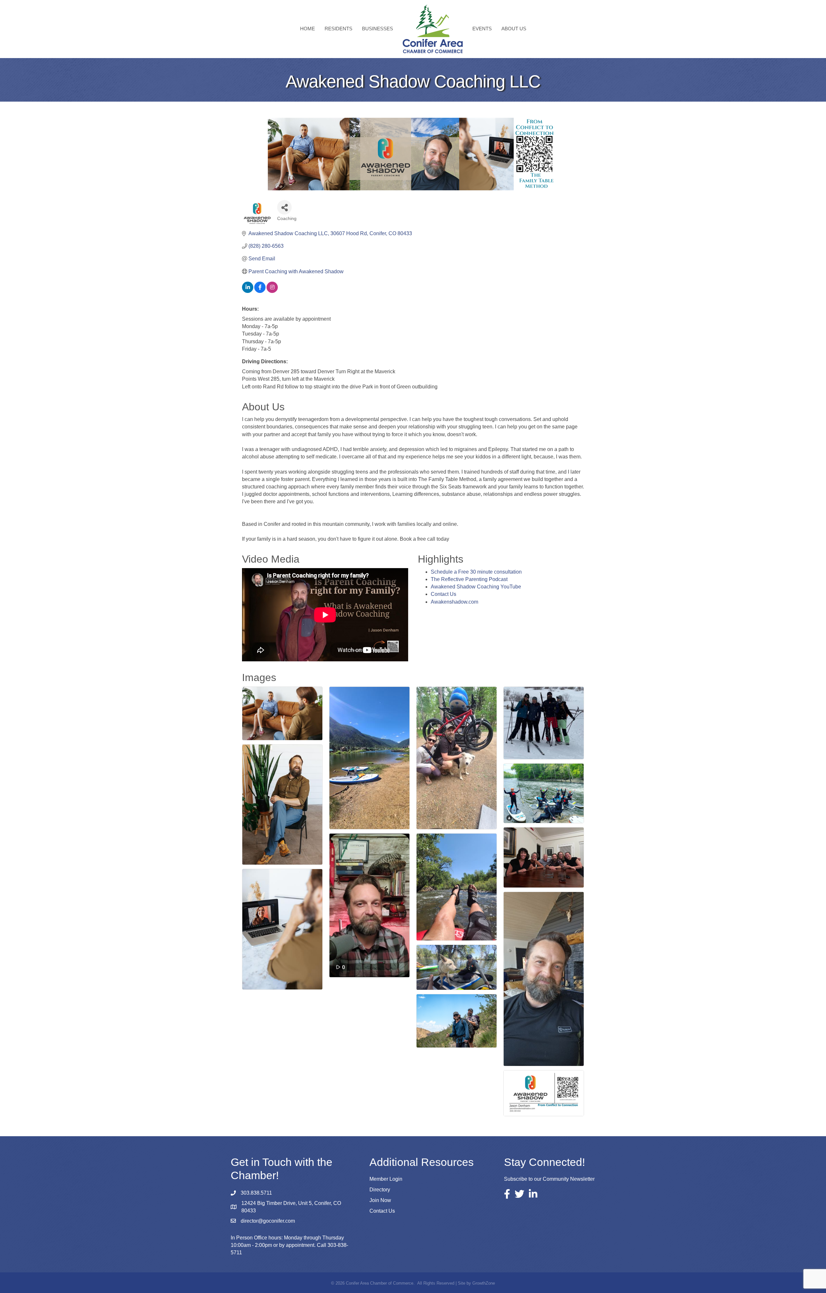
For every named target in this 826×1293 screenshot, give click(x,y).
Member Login (385, 1179)
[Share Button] (284, 207)
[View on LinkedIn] (247, 291)
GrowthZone (483, 1283)
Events (482, 28)
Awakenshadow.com (454, 602)
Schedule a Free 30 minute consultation (476, 572)
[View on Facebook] (260, 291)
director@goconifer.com (268, 1221)
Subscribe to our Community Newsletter (549, 1179)
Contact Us (443, 594)
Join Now (380, 1200)
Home (307, 28)
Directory (379, 1189)
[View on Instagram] (272, 291)
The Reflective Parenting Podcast (469, 579)
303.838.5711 (256, 1193)
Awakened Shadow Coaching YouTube (476, 586)
